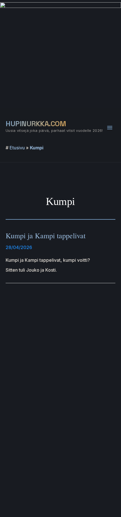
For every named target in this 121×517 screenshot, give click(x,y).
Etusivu (17, 147)
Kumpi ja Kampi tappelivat (46, 235)
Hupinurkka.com (36, 123)
